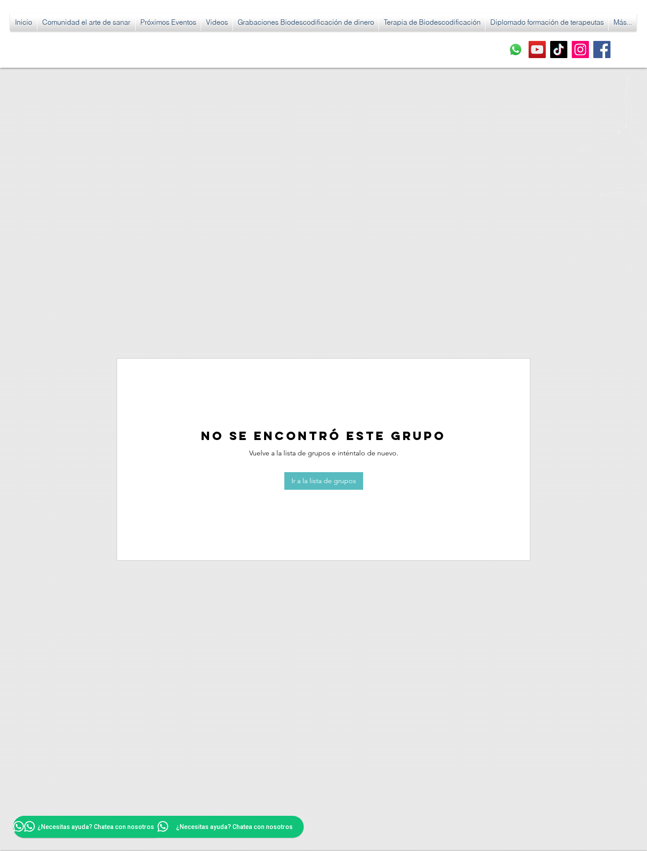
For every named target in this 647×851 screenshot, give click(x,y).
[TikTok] (558, 49)
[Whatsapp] (515, 49)
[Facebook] (601, 49)
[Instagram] (580, 49)
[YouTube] (537, 49)
